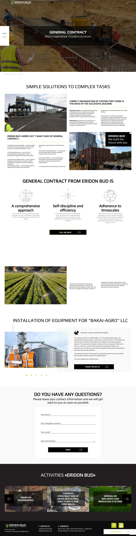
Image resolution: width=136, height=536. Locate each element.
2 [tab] (31, 375)
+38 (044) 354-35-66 (45, 529)
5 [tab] (46, 375)
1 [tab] (26, 375)
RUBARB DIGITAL (24, 531)
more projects (93, 367)
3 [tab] (36, 375)
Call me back (65, 232)
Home (6, 74)
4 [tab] (41, 375)
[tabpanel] (68, 345)
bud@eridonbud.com (45, 531)
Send (68, 450)
